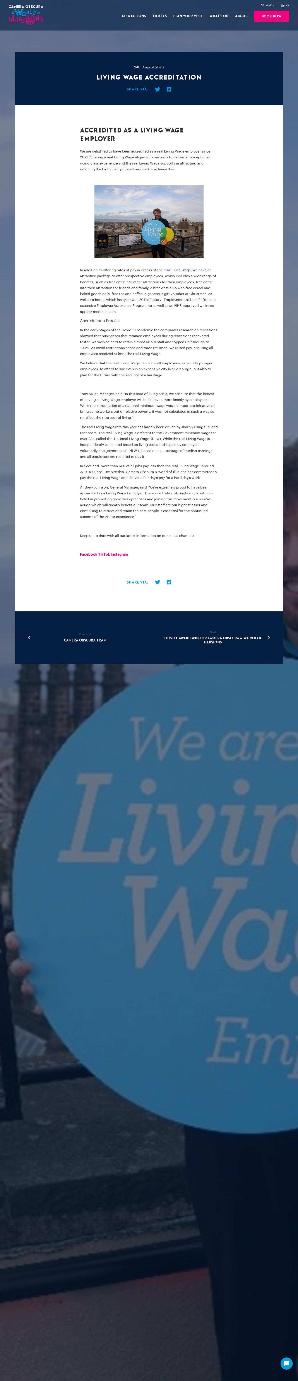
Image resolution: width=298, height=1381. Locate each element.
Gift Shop (216, 26)
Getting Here (141, 26)
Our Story (125, 26)
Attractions (134, 16)
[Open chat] (287, 1363)
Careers (143, 26)
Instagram (119, 554)
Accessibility (183, 26)
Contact (171, 26)
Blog (157, 26)
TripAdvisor (237, 26)
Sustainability (235, 26)
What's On (219, 16)
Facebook (88, 554)
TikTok (104, 554)
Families (162, 26)
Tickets (159, 16)
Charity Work (208, 26)
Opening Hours (114, 26)
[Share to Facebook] (169, 90)
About (241, 16)
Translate (276, 25)
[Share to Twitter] (157, 90)
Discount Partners (179, 26)
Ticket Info (134, 26)
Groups (153, 26)
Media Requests (100, 26)
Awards (188, 26)
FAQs (201, 26)
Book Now (271, 16)
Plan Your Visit (188, 16)
